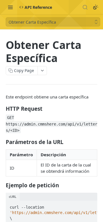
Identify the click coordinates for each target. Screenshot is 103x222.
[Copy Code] (90, 205)
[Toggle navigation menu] (10, 7)
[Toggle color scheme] (95, 7)
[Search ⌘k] (85, 7)
